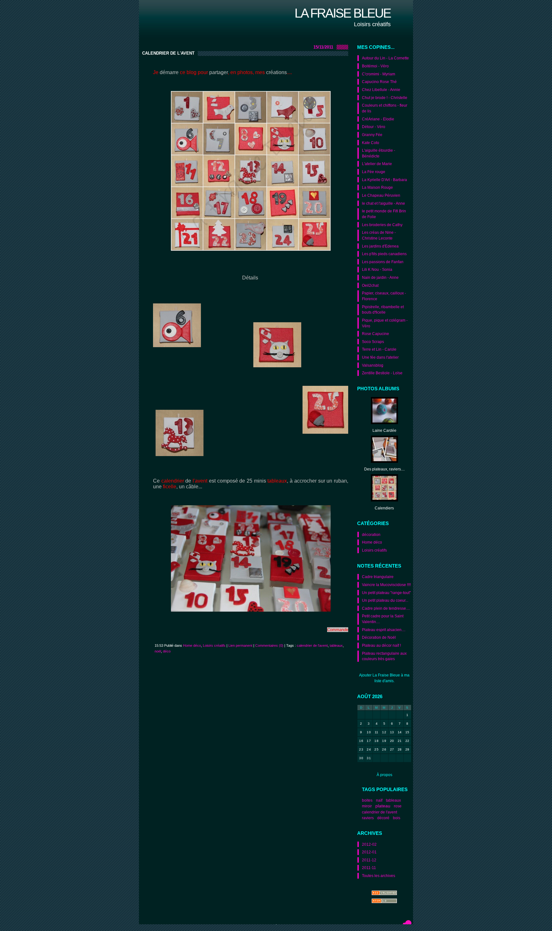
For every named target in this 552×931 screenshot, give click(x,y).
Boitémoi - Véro (375, 66)
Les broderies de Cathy (382, 225)
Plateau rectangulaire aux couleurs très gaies (384, 656)
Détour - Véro (373, 127)
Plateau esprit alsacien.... (383, 630)
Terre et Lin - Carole (379, 349)
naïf (379, 800)
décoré (383, 818)
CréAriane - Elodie (378, 119)
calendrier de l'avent (379, 812)
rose (398, 806)
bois (396, 818)
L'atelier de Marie (377, 164)
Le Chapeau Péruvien (381, 195)
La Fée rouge (373, 172)
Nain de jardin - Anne (380, 277)
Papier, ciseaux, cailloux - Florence (384, 296)
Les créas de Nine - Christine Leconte (379, 235)
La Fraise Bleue (343, 13)
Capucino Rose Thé (379, 82)
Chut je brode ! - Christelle (384, 97)
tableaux (393, 800)
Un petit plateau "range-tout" (386, 593)
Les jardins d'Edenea (380, 246)
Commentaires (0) (269, 645)
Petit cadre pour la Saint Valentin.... (382, 619)
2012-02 (369, 844)
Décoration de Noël (379, 637)
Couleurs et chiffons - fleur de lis (384, 108)
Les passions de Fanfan (382, 262)
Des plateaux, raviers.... (384, 469)
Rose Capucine (375, 334)
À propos (384, 775)
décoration (371, 534)
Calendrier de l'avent (168, 53)
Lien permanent (240, 645)
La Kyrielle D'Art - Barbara (384, 180)
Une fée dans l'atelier (380, 357)
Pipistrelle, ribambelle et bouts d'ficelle (383, 310)
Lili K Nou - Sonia (377, 269)
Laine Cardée (384, 430)
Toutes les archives (378, 876)
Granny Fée (372, 135)
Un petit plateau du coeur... (385, 600)
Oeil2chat (370, 285)
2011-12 (369, 860)
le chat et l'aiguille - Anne (383, 203)
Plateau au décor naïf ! (381, 645)
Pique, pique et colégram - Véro (385, 323)
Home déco (372, 542)
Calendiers (384, 508)
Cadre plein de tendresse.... (386, 608)
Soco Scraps (373, 342)
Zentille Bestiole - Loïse (382, 373)
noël (158, 651)
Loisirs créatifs (374, 550)
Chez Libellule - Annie (381, 90)
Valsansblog (372, 365)
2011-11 (369, 868)
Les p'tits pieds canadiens (384, 254)
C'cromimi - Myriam (378, 74)
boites (367, 800)
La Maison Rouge (377, 187)
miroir (367, 806)
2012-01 (369, 852)
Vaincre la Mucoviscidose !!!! (386, 585)
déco (167, 651)
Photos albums (378, 388)
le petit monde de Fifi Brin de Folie (384, 214)
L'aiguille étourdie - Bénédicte (378, 153)
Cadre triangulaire (378, 577)
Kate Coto (370, 143)
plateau (382, 806)
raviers (368, 818)
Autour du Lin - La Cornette (385, 58)
